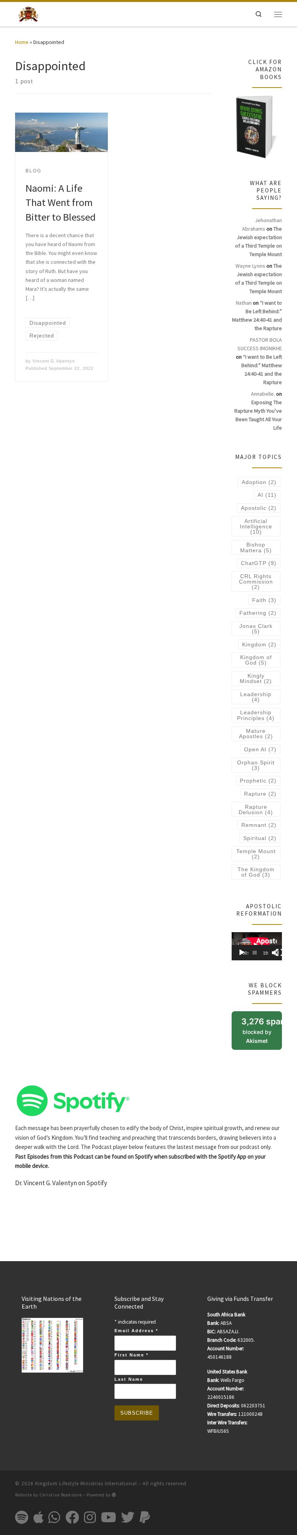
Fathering (258, 613)
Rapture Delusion (256, 809)
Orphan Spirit (256, 765)
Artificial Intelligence (256, 526)
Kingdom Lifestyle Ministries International (86, 1483)
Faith (264, 600)
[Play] (242, 952)
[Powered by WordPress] (114, 1495)
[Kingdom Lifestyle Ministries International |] (28, 13)
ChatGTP (259, 563)
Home (22, 42)
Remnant (259, 825)
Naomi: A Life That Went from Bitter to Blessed (61, 202)
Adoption (259, 482)
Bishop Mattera (256, 547)
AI (267, 495)
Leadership (255, 697)
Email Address (136, 1330)
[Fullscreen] (279, 952)
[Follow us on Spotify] (21, 1517)
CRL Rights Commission (256, 581)
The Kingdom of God (256, 872)
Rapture (260, 794)
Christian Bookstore (60, 1495)
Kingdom (259, 644)
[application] (257, 946)
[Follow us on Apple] (38, 1517)
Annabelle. (263, 393)
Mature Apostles (256, 733)
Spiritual (260, 838)
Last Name (128, 1379)
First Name (131, 1355)
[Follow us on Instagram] (90, 1517)
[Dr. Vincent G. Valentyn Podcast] (73, 1099)
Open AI (260, 749)
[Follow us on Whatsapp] (54, 1517)
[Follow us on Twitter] (128, 1517)
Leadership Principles (256, 715)
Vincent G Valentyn (53, 361)
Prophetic (258, 781)
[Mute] (275, 952)
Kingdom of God (256, 660)
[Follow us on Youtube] (108, 1517)
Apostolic (259, 508)
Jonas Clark (256, 628)
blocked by (261, 1033)
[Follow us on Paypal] (145, 1517)
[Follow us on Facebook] (72, 1517)
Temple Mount (256, 854)
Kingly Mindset (256, 678)
